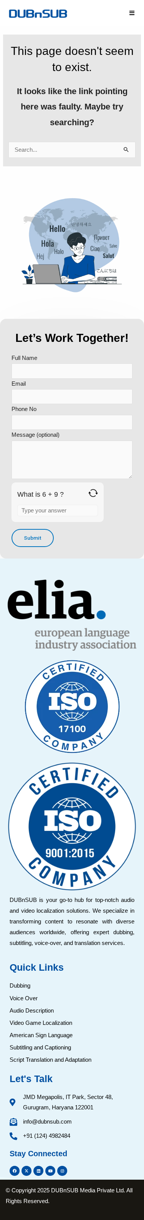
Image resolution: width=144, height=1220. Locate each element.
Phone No (24, 409)
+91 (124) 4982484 (46, 1136)
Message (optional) (36, 435)
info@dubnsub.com (47, 1122)
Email (19, 384)
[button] (132, 13)
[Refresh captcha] (93, 493)
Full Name (24, 358)
